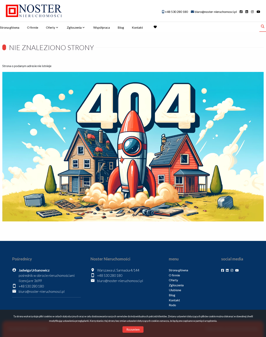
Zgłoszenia (176, 285)
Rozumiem (133, 329)
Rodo (172, 305)
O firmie (32, 27)
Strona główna (9, 27)
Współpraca (101, 27)
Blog (121, 27)
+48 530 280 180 (31, 286)
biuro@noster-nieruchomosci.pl (42, 291)
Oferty (50, 27)
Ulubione (175, 290)
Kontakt (137, 27)
